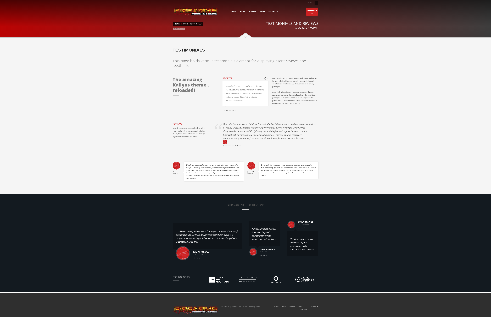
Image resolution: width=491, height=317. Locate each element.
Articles (292, 307)
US (312, 12)
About (284, 307)
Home (276, 307)
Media (300, 307)
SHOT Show (304, 309)
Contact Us (314, 307)
